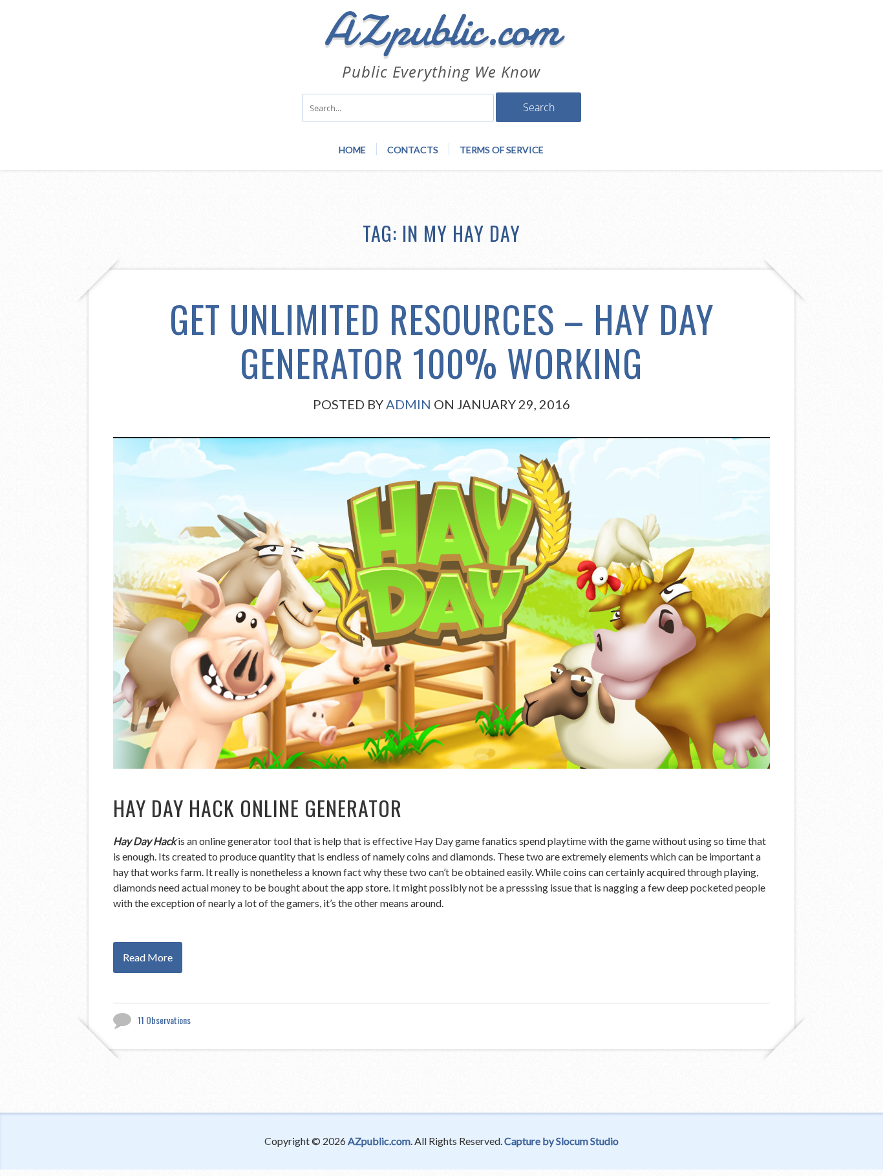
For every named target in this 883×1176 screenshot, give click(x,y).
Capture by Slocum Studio (561, 1141)
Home (352, 149)
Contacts (412, 149)
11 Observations (164, 1020)
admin (408, 404)
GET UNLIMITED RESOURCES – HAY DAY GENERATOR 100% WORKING (441, 340)
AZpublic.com (379, 1141)
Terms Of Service (502, 149)
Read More (148, 957)
